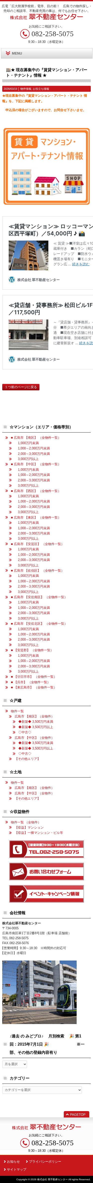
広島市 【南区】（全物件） (34, 716)
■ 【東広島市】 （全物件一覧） (34, 687)
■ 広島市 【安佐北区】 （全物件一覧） (39, 623)
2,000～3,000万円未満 (32, 454)
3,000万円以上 (27, 459)
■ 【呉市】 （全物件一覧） (30, 682)
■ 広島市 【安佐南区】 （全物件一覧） (39, 597)
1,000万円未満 (27, 443)
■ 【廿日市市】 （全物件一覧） (34, 677)
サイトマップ (16, 1169)
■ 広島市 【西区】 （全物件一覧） (36, 491)
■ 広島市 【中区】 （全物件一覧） (36, 464)
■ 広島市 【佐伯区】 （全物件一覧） (37, 570)
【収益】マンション (29, 827)
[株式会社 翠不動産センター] (46, 18)
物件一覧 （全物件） (26, 822)
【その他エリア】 (27, 759)
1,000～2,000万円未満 (32, 448)
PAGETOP (78, 1115)
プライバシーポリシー (45, 1161)
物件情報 (25, 88)
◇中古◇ (24, 732)
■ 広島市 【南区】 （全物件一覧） (36, 437)
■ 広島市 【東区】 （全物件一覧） (36, 517)
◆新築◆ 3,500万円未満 (35, 721)
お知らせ (13, 1161)
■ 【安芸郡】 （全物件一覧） (32, 650)
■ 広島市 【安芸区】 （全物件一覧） (37, 544)
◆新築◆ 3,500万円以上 (35, 727)
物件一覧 (17, 711)
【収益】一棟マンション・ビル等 (39, 833)
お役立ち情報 (41, 88)
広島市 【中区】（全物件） (34, 738)
